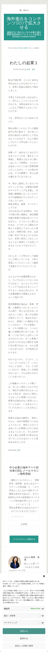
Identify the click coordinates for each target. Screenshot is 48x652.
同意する (24, 631)
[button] (44, 576)
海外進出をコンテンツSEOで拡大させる (24, 23)
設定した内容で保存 (24, 646)
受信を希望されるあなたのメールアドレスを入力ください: (24, 509)
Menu (26, 10)
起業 (18, 450)
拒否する (24, 638)
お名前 (24, 524)
